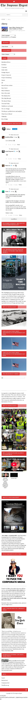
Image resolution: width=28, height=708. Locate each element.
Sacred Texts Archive (7, 85)
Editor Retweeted (15, 134)
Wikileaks (4, 116)
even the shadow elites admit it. (16, 590)
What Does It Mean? (7, 114)
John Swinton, (16, 649)
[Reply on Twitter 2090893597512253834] (6, 185)
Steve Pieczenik (6, 93)
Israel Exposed (9, 151)
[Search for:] (14, 14)
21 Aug (15, 137)
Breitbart (4, 64)
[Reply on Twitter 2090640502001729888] (6, 145)
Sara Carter (5, 88)
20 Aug (12, 191)
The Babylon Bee (6, 95)
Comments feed (5, 683)
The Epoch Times (6, 101)
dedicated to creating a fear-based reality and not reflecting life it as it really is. (14, 598)
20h (17, 151)
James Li (7, 165)
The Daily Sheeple (6, 98)
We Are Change (6, 108)
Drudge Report (6, 72)
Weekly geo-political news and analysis (12, 111)
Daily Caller (5, 70)
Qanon (3, 80)
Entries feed (5, 680)
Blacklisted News (6, 62)
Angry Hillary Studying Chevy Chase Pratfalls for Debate (16, 28)
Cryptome (4, 67)
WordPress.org (5, 685)
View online (5, 535)
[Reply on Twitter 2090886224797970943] (6, 159)
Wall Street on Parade (7, 106)
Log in (3, 678)
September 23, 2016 (14, 30)
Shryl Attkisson (6, 90)
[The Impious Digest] (14, 8)
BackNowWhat (9, 137)
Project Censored (6, 75)
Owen (6, 191)
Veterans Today (6, 103)
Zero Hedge (5, 119)
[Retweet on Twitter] (9, 134)
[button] (5, 481)
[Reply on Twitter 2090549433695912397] (6, 215)
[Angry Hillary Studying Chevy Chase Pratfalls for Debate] (5, 29)
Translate (13, 37)
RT (2, 83)
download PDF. (13, 535)
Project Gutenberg (6, 77)
